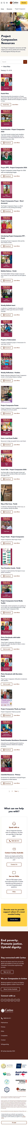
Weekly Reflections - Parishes (10, 372)
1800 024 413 (7, 1018)
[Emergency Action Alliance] (21, 1081)
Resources (9, 9)
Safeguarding (5, 1044)
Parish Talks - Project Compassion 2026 (13, 469)
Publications (4, 1022)
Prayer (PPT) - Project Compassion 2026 (14, 167)
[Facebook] (2, 1000)
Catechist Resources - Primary (10, 774)
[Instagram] (8, 1000)
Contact (3, 1040)
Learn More (15, 104)
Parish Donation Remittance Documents (14, 740)
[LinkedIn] (12, 1000)
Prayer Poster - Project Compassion (12, 537)
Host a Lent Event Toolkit (9, 438)
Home (2, 9)
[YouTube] (15, 1000)
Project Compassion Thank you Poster (13, 709)
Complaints (4, 1035)
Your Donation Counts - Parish (10, 568)
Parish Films (5, 93)
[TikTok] (18, 1000)
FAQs (2, 1031)
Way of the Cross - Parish (9, 504)
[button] (25, 28)
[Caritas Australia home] (14, 3)
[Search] (25, 62)
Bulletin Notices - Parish (8, 271)
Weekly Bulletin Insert (8, 305)
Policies (3, 1027)
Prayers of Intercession (8, 340)
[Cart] (7, 3)
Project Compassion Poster (10, 405)
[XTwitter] (5, 1000)
